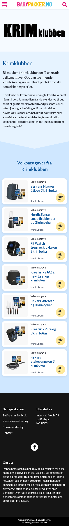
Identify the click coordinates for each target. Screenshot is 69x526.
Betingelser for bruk (15, 415)
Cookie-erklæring (13, 427)
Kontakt (8, 432)
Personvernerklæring (15, 421)
